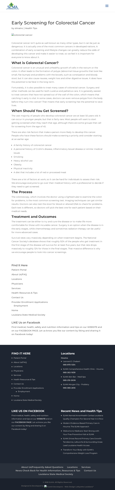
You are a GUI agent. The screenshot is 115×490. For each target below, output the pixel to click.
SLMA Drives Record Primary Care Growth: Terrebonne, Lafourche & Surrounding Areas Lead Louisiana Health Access (82, 442)
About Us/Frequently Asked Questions (42, 467)
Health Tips (31, 28)
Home (15, 310)
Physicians (17, 283)
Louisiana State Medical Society (28, 314)
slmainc (19, 28)
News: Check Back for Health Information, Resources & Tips (48, 470)
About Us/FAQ (19, 274)
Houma (64, 358)
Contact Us (17, 297)
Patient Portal (19, 269)
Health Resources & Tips (24, 292)
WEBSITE (92, 327)
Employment (21, 305)
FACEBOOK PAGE (28, 330)
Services (16, 288)
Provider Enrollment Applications (30, 302)
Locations (17, 279)
